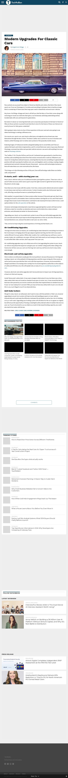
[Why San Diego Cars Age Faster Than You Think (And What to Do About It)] (13, 329)
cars (16, 310)
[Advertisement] (34, 18)
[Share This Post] (24, 99)
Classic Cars (22, 310)
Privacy (18, 774)
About (6, 774)
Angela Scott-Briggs (18, 47)
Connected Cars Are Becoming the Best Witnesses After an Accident (34, 338)
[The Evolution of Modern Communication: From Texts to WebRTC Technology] (54, 329)
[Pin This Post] (34, 99)
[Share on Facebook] (14, 99)
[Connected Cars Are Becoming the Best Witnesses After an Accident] (34, 329)
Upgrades (36, 310)
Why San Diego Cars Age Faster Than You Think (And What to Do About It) (13, 338)
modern (29, 310)
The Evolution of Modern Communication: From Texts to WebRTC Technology (53, 338)
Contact (11, 774)
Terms (23, 774)
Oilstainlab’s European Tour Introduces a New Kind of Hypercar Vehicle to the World (53, 357)
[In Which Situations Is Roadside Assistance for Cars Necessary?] (34, 348)
